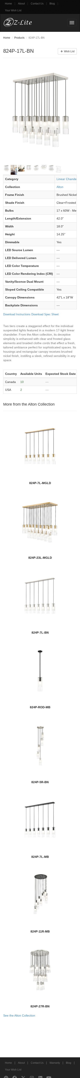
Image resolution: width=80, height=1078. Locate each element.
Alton (60, 187)
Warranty (54, 1062)
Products (19, 37)
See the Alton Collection (19, 1015)
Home (8, 3)
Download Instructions (17, 314)
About (21, 3)
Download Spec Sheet (45, 314)
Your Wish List (13, 10)
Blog (52, 3)
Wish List (68, 51)
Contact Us (37, 3)
